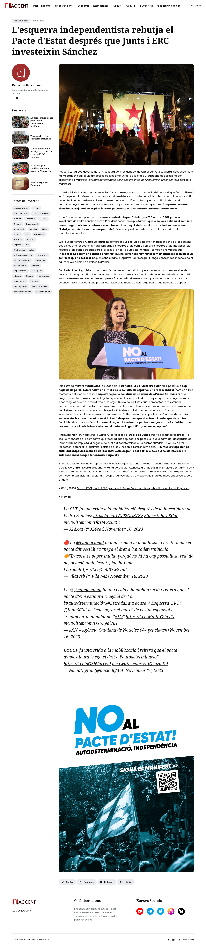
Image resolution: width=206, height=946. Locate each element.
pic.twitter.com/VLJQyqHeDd (140, 663)
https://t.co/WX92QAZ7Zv (118, 515)
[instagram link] (171, 911)
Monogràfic (37, 271)
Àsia (27, 234)
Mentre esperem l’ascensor (39, 183)
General (17, 224)
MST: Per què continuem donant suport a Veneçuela (40, 168)
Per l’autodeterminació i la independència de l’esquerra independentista (133, 180)
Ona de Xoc (42, 255)
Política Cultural (43, 291)
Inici (35, 5)
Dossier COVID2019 (22, 260)
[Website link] (13, 98)
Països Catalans (21, 21)
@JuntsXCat (75, 610)
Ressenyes (40, 260)
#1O (119, 616)
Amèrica (33, 229)
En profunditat (20, 265)
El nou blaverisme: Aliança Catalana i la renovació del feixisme (41, 152)
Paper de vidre (20, 271)
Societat (30, 239)
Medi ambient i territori (24, 250)
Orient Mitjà (19, 229)
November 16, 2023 (124, 529)
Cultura (17, 219)
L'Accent (34, 281)
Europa (17, 234)
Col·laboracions (21, 213)
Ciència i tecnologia (23, 255)
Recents (45, 5)
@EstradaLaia (120, 603)
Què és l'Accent (21, 910)
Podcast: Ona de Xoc (168, 5)
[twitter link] (161, 911)
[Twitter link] (17, 98)
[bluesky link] (181, 911)
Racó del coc (20, 281)
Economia (83, 5)
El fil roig (18, 239)
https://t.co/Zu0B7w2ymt (103, 569)
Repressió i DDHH (21, 245)
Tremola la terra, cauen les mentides (40, 137)
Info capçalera (20, 286)
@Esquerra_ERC (163, 603)
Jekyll (46, 939)
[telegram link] (150, 911)
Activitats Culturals (22, 291)
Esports (29, 276)
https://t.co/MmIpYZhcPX (150, 616)
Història (43, 219)
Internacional (32, 224)
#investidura (91, 596)
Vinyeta (17, 276)
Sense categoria (39, 286)
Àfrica (44, 229)
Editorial (35, 265)
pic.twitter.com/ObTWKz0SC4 (92, 522)
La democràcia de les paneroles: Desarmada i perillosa (41, 121)
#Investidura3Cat (161, 515)
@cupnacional (90, 542)
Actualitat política (40, 213)
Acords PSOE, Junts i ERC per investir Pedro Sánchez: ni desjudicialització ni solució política (133, 488)
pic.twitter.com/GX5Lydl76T (91, 623)
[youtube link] (140, 911)
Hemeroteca (43, 276)
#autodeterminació (84, 603)
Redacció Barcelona (26, 85)
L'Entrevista (146, 5)
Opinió (36, 208)
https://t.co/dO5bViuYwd (87, 663)
